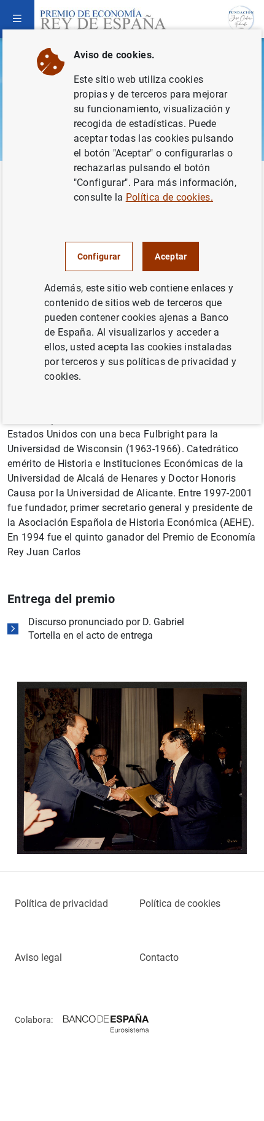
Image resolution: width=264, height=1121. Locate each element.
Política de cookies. (169, 197)
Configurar (99, 256)
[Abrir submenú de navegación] (17, 19)
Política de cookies (179, 903)
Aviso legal (38, 957)
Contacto (159, 957)
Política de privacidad (61, 903)
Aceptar (171, 256)
